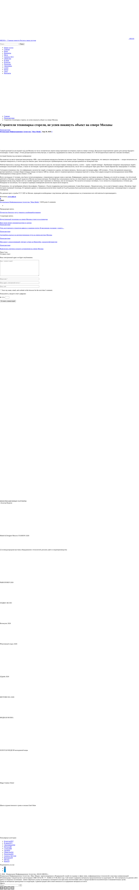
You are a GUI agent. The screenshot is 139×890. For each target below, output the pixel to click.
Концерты (7, 53)
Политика (7, 64)
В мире (6, 60)
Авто (6, 71)
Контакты (7, 73)
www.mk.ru (11, 196)
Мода (6, 55)
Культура (7, 62)
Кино (6, 51)
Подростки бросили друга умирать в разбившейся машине (20, 212)
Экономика (8, 66)
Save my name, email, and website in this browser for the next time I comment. (27, 290)
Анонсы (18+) (9, 57)
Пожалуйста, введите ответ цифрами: (13, 294)
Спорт (6, 68)
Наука (6, 69)
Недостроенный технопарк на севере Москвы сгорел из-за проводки (24, 219)
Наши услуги (8, 48)
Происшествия (5, 130)
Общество (7, 58)
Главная (7, 49)
